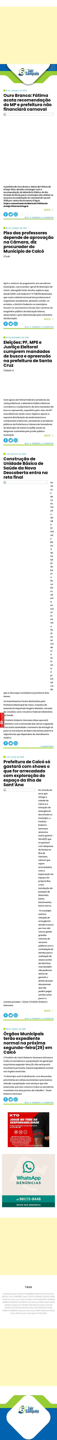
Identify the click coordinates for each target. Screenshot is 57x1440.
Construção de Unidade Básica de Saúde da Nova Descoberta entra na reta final (25, 468)
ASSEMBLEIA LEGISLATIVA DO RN (37, 1294)
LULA (30, 1302)
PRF (36, 1308)
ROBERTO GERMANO (10, 1310)
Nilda (47, 1302)
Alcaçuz (14, 1294)
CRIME (52, 1296)
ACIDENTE (6, 1294)
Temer (12, 1313)
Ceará (25, 1296)
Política (31, 1308)
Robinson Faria (24, 1310)
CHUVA (31, 1296)
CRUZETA (5, 1299)
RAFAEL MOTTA (44, 1308)
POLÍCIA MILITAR (22, 1308)
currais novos (15, 1299)
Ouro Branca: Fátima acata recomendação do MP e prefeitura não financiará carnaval (27, 102)
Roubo (32, 1310)
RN (51, 1308)
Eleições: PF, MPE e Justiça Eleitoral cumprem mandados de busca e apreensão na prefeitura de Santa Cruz (27, 353)
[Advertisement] (28, 35)
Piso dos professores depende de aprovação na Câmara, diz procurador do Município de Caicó (28, 242)
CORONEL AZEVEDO (41, 1296)
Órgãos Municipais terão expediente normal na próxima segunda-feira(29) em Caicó (27, 1043)
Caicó (10, 1296)
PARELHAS (32, 1305)
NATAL (41, 1302)
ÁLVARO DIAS (42, 1313)
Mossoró (35, 1302)
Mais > (49, 209)
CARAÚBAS (18, 1296)
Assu (52, 1294)
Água (34, 1313)
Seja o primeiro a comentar (39, 217)
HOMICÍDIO (42, 1299)
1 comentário (47, 746)
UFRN (18, 1313)
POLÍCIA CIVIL (10, 1308)
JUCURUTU (23, 1302)
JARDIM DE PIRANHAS (10, 1302)
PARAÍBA (25, 1305)
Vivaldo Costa (25, 1313)
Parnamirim (41, 1305)
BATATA (5, 1296)
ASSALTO (21, 1294)
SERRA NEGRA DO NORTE (45, 1310)
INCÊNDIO (51, 1299)
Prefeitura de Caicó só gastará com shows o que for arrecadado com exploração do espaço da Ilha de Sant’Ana (26, 773)
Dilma (23, 1299)
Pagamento (16, 1305)
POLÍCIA (49, 1305)
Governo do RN (32, 1299)
